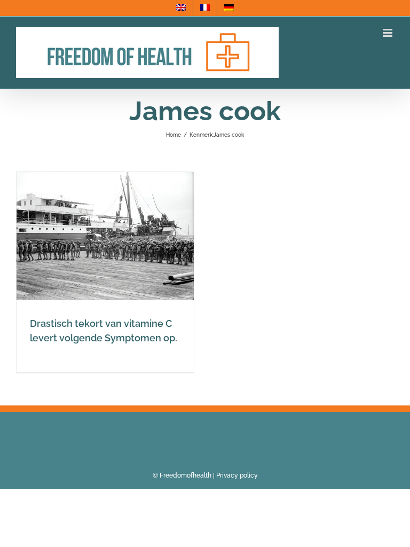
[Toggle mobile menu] (388, 32)
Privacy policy (237, 475)
